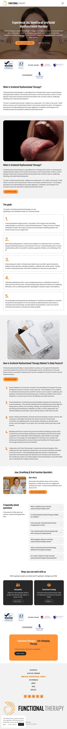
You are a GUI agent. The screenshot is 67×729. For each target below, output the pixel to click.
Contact (33, 690)
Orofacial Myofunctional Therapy (33, 676)
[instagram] (29, 696)
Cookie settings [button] (12, 724)
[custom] (33, 696)
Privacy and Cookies (31, 724)
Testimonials (33, 680)
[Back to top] (63, 725)
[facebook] (25, 696)
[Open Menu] (62, 3)
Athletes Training (33, 673)
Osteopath (33, 670)
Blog (33, 686)
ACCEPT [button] (21, 724)
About (33, 683)
